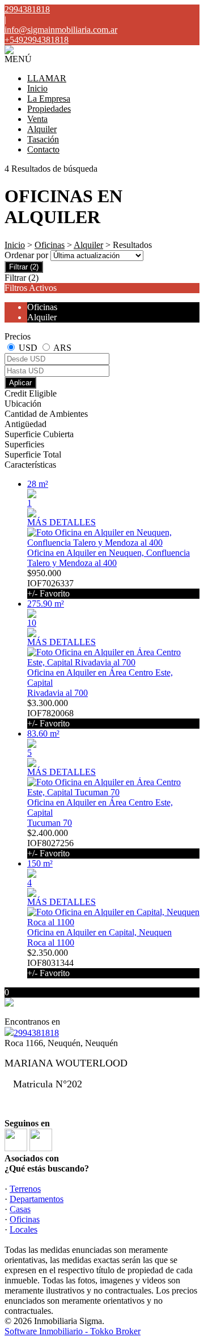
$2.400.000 (50, 843)
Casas (20, 1209)
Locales (23, 1229)
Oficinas (50, 245)
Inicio (37, 88)
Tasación (43, 139)
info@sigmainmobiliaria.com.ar (61, 29)
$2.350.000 (50, 963)
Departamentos (36, 1199)
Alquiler (42, 129)
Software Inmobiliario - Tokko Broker (73, 1331)
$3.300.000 (50, 713)
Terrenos (25, 1189)
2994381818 (36, 1033)
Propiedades (49, 109)
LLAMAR (46, 78)
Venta (37, 119)
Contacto (43, 149)
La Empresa (48, 98)
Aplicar (20, 382)
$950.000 (50, 583)
